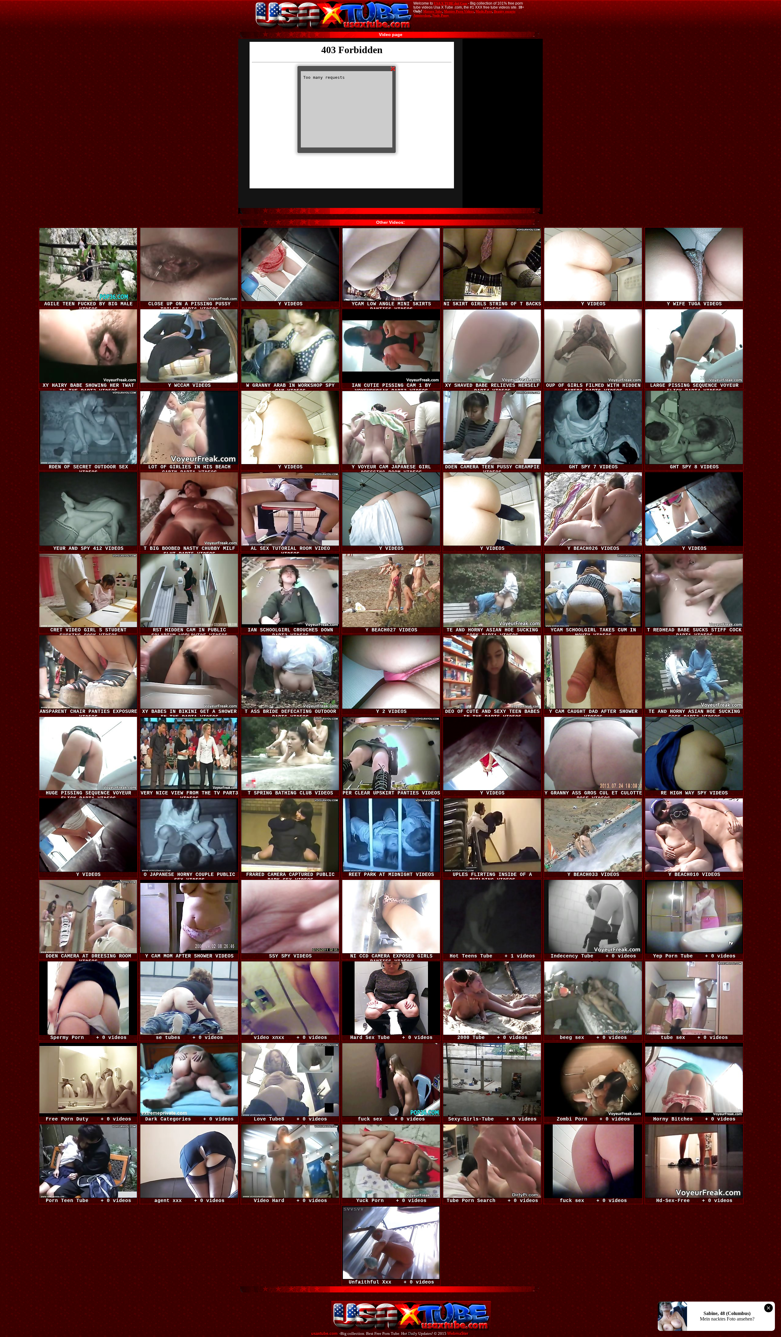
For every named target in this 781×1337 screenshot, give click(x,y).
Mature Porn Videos (459, 11)
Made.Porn (484, 11)
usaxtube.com (324, 1334)
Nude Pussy (440, 15)
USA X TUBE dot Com (450, 3)
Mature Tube (432, 11)
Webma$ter (457, 1334)
